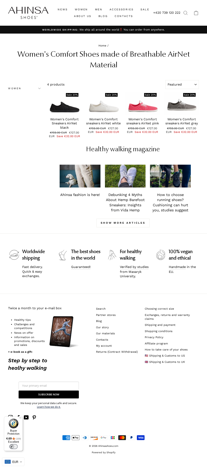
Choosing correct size (159, 308)
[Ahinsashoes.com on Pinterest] (34, 417)
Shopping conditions (158, 331)
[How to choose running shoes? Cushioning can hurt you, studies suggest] (170, 176)
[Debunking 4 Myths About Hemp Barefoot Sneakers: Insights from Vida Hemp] (125, 176)
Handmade (177, 267)
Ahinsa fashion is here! (80, 195)
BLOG (103, 16)
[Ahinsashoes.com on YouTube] (26, 417)
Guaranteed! (81, 267)
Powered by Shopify (103, 452)
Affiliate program (156, 343)
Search (101, 308)
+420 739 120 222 (166, 13)
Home (102, 45)
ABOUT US (82, 16)
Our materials (105, 333)
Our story (102, 327)
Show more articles (123, 222)
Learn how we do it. (49, 407)
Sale (144, 9)
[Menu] (20, 418)
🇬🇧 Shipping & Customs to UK (165, 361)
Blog (99, 321)
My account (104, 345)
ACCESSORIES (122, 9)
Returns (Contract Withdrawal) (117, 351)
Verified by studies (134, 267)
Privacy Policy (154, 337)
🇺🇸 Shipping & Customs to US (165, 355)
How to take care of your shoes (166, 349)
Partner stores (106, 315)
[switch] (14, 446)
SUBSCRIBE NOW (48, 394)
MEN (98, 9)
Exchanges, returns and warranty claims (167, 316)
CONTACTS (124, 16)
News (63, 9)
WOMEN (81, 9)
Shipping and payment (160, 324)
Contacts (102, 339)
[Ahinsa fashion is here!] (80, 176)
